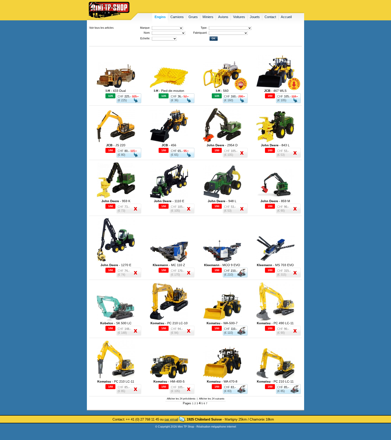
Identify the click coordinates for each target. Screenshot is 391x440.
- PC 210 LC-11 (115, 381)
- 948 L (222, 201)
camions (177, 17)
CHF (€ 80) (127, 152)
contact (270, 17)
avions (223, 17)
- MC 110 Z (169, 265)
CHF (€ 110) (230, 330)
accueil (286, 17)
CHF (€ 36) (179, 98)
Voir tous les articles (101, 27)
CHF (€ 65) (179, 152)
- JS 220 (115, 145)
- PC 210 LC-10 (169, 323)
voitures (239, 17)
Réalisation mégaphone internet (216, 426)
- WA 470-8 (222, 381)
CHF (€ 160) (234, 98)
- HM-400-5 (169, 381)
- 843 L (275, 145)
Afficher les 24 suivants (211, 398)
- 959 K (115, 201)
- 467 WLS (275, 90)
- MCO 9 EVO (222, 265)
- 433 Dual (116, 90)
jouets (255, 17)
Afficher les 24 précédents (181, 398)
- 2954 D (222, 145)
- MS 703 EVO (275, 265)
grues (193, 17)
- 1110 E (169, 201)
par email (171, 419)
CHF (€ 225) (128, 98)
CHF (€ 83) (230, 389)
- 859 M (275, 201)
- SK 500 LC (115, 323)
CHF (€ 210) (230, 272)
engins (160, 17)
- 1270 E (115, 265)
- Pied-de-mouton (169, 90)
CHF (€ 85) (283, 389)
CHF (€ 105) (287, 98)
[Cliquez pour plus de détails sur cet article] (116, 87)
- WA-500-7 (222, 323)
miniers (208, 17)
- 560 (222, 90)
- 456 (169, 145)
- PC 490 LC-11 (275, 323)
